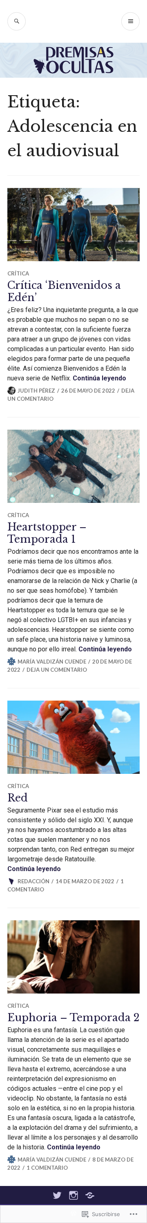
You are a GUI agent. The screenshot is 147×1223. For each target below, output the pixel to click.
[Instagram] (73, 1195)
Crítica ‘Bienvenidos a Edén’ (64, 291)
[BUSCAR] (16, 21)
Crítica (18, 273)
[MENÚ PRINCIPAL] (130, 21)
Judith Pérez (36, 390)
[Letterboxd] (90, 1195)
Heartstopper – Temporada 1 (47, 533)
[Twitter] (57, 1195)
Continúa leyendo (99, 378)
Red (17, 798)
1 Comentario (47, 1167)
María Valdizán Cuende (52, 661)
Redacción (33, 881)
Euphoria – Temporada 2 (73, 1017)
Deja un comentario (57, 669)
